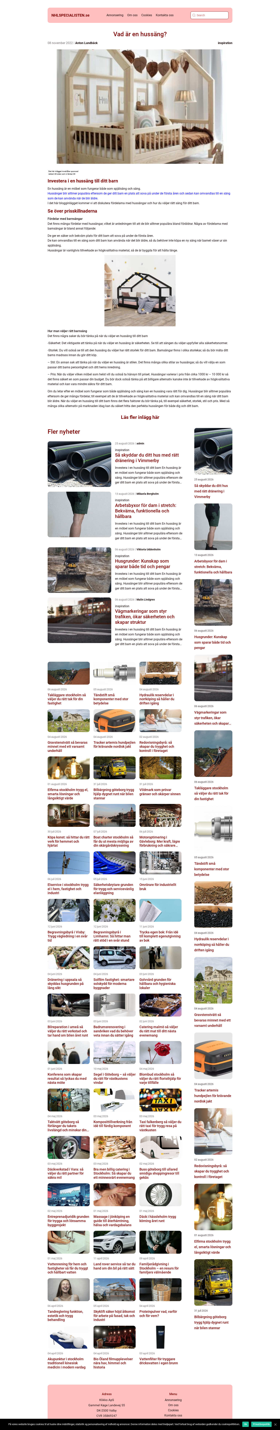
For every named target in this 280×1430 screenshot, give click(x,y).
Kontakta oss (165, 15)
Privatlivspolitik (261, 1424)
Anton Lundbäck (86, 43)
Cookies (146, 15)
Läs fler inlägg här (140, 417)
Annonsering (114, 15)
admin (140, 443)
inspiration (225, 43)
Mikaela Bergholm (148, 493)
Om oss (132, 15)
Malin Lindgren (146, 599)
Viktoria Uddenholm (149, 549)
